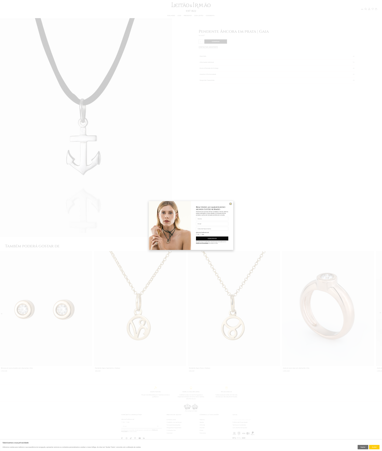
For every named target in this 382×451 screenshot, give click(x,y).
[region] (191, 445)
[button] (230, 204)
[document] (191, 225)
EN (203, 234)
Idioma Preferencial (202, 232)
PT (198, 234)
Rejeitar (363, 447)
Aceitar (374, 447)
